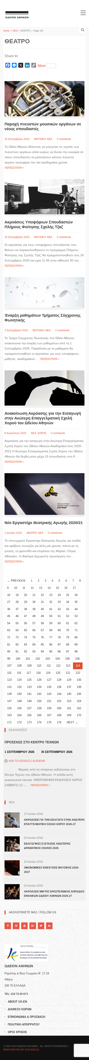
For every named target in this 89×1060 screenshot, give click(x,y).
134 (39, 687)
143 (49, 694)
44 (76, 609)
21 (33, 595)
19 (17, 595)
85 (42, 644)
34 (67, 602)
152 (59, 701)
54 (8, 623)
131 (9, 687)
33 (59, 602)
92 (25, 651)
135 (49, 687)
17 (74, 587)
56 (25, 623)
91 (17, 651)
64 (17, 630)
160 (59, 708)
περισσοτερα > (14, 167)
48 (33, 616)
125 (29, 679)
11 (23, 587)
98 (76, 651)
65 (25, 630)
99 (8, 658)
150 (39, 701)
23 (50, 595)
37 (17, 609)
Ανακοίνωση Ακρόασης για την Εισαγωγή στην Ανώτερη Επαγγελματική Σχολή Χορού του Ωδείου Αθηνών (43, 418)
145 (69, 694)
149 (29, 701)
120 (58, 672)
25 (67, 595)
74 (25, 637)
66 (33, 630)
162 (79, 708)
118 (38, 672)
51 (59, 616)
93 (33, 651)
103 (47, 658)
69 (59, 630)
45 (8, 616)
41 (50, 609)
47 (25, 616)
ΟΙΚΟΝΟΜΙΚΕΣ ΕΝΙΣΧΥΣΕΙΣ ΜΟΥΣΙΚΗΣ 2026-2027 (51, 870)
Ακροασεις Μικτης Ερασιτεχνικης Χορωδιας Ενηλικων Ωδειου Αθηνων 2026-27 (54, 893)
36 (8, 609)
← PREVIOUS (16, 580)
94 (42, 651)
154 (79, 701)
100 (18, 658)
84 (33, 644)
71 (76, 630)
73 (17, 637)
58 (42, 623)
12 (32, 587)
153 (69, 701)
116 (19, 672)
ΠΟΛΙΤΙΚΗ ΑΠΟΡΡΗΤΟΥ (24, 1024)
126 (39, 679)
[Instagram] (16, 925)
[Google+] (32, 925)
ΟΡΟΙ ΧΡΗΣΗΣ (17, 1032)
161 (69, 708)
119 (48, 672)
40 (42, 609)
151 (49, 701)
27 (8, 602)
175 (49, 722)
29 (25, 602)
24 (59, 595)
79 (67, 637)
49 (42, 616)
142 (39, 694)
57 (33, 623)
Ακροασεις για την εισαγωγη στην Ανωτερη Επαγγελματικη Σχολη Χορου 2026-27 (54, 822)
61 (67, 623)
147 (9, 701)
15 (57, 587)
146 (79, 694)
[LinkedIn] (49, 925)
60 (59, 623)
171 (9, 722)
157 (29, 708)
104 (57, 658)
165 (29, 715)
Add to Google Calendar (27, 760)
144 (59, 694)
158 (39, 708)
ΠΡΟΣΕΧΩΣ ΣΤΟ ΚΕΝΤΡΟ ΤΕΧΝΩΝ (32, 742)
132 (19, 687)
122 (78, 672)
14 (49, 587)
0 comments (64, 139)
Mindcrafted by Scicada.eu (21, 1049)
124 (19, 679)
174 (39, 722)
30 (33, 602)
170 (79, 715)
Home (6, 30)
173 (29, 722)
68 (50, 630)
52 (67, 616)
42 (59, 609)
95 (50, 651)
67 (42, 630)
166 (39, 715)
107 (9, 665)
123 (9, 679)
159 (49, 708)
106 (77, 658)
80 (76, 637)
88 (67, 644)
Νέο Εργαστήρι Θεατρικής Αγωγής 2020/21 (44, 523)
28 (17, 602)
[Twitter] (41, 925)
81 (8, 644)
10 (15, 587)
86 (50, 644)
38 (25, 609)
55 (17, 623)
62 (76, 623)
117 (29, 672)
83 (25, 644)
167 (49, 715)
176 (59, 722)
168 (59, 715)
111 (49, 665)
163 (9, 715)
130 (79, 679)
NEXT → (72, 722)
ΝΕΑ (15, 30)
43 (67, 609)
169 (69, 715)
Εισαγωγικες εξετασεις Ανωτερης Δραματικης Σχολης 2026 (47, 846)
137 (69, 687)
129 (69, 679)
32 (50, 602)
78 (59, 637)
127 (49, 679)
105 (67, 658)
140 (19, 694)
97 (67, 651)
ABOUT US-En (17, 1001)
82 (17, 644)
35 (76, 602)
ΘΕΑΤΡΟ (32, 532)
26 (76, 595)
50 (50, 616)
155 (9, 708)
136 (59, 687)
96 (59, 651)
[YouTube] (24, 925)
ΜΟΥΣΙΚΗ (40, 139)
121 (68, 672)
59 (50, 623)
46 (17, 616)
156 (19, 708)
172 (19, 722)
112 (58, 665)
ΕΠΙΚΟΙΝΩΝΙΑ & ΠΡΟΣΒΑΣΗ (26, 1016)
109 (29, 665)
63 (8, 630)
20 (25, 595)
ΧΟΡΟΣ (41, 433)
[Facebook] (8, 925)
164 (19, 715)
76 (42, 637)
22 (42, 595)
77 (50, 637)
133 (29, 687)
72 (8, 637)
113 (68, 665)
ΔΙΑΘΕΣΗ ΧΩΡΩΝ (19, 1009)
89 (76, 644)
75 (33, 637)
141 (29, 694)
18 (8, 595)
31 (42, 602)
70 (67, 630)
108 (19, 665)
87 (59, 644)
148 (19, 701)
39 (33, 609)
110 (39, 665)
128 (59, 679)
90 (8, 651)
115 (9, 672)
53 (76, 616)
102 (37, 658)
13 (40, 587)
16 (65, 587)
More (42, 66)
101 (27, 658)
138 (79, 687)
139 (9, 694)
